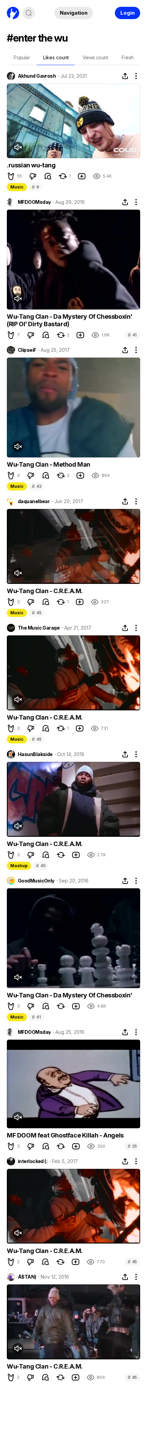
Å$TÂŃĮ (27, 1276)
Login (127, 13)
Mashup (19, 865)
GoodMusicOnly (36, 880)
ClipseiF (27, 350)
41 (132, 335)
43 (36, 486)
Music (17, 187)
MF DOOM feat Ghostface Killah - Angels (65, 1135)
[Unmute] (17, 147)
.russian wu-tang (31, 165)
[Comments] (48, 176)
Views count (95, 57)
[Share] (125, 76)
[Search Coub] (29, 13)
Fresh (127, 57)
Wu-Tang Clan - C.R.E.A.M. (45, 590)
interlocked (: (32, 1161)
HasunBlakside (35, 754)
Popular (22, 57)
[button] (11, 176)
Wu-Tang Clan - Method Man (48, 464)
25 (132, 1146)
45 (36, 613)
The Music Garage (38, 627)
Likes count (56, 57)
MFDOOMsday (34, 202)
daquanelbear (34, 501)
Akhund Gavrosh (37, 76)
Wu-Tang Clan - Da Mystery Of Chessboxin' (69, 995)
